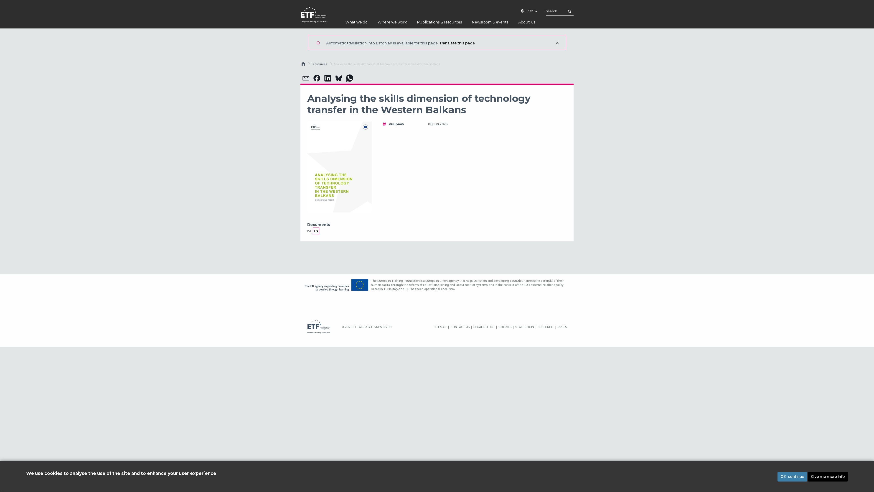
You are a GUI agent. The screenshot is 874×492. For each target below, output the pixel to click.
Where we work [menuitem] (392, 22)
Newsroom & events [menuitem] (490, 22)
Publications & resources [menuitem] (439, 22)
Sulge (557, 43)
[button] (305, 78)
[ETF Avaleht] (318, 17)
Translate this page (457, 43)
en (316, 231)
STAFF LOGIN (524, 327)
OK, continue (792, 477)
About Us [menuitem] (526, 22)
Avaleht (303, 65)
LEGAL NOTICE (484, 327)
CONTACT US (460, 327)
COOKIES (504, 327)
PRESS (562, 327)
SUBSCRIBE (546, 327)
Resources (320, 64)
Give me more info (828, 477)
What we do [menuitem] (356, 22)
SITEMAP (440, 327)
